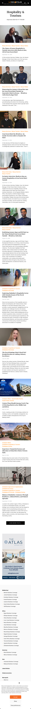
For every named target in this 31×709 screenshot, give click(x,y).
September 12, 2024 (7, 182)
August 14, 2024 (6, 238)
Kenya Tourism (16, 45)
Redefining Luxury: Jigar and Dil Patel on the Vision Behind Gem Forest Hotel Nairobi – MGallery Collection (15, 234)
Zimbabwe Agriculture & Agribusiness (12, 487)
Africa (3, 611)
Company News (6, 398)
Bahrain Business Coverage (10, 592)
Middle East (5, 590)
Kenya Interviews (7, 172)
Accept (16, 697)
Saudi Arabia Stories (17, 398)
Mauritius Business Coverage (11, 627)
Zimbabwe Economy (7, 488)
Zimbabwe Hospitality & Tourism (11, 288)
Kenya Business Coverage (10, 622)
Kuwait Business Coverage (10, 599)
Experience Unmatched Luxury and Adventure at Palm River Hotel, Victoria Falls (14, 450)
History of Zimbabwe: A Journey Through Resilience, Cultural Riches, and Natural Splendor (15, 496)
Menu (3, 3)
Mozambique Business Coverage (12, 631)
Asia (3, 659)
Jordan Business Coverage (10, 594)
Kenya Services (6, 45)
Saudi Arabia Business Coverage (12, 604)
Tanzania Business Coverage (11, 641)
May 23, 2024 (5, 455)
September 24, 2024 (7, 54)
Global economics (7, 673)
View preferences (15, 705)
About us (6, 679)
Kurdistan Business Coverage (11, 597)
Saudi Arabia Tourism (8, 400)
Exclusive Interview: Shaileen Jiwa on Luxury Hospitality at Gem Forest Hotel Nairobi (14, 178)
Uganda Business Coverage (10, 643)
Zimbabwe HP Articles (8, 492)
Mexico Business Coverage (10, 654)
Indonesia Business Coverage (11, 661)
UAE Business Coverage (9, 606)
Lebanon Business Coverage (11, 601)
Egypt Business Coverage (10, 613)
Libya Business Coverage (10, 624)
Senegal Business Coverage (10, 636)
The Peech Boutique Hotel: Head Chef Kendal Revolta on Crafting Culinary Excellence (14, 354)
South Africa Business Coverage (11, 638)
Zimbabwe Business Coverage (11, 645)
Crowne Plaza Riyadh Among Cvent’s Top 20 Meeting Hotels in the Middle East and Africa (15, 405)
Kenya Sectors (17, 172)
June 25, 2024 (5, 299)
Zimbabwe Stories (7, 446)
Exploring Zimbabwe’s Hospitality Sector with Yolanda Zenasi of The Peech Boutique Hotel (15, 295)
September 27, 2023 (7, 501)
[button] (19, 683)
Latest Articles (6, 668)
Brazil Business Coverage (10, 652)
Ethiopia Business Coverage (10, 615)
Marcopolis (5, 677)
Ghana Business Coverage (10, 617)
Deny (15, 701)
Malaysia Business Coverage (11, 663)
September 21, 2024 (7, 140)
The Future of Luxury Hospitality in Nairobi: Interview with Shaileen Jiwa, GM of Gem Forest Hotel (14, 50)
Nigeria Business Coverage (10, 634)
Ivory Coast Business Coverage (11, 620)
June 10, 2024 (5, 358)
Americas (4, 650)
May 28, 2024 (5, 409)
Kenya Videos (24, 45)
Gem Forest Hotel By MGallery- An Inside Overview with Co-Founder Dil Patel (14, 135)
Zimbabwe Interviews (8, 290)
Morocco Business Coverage (11, 629)
